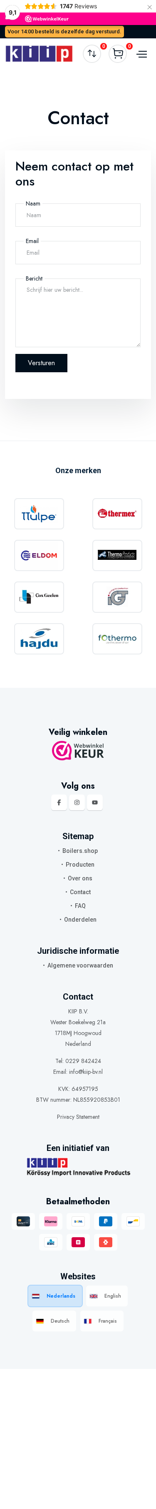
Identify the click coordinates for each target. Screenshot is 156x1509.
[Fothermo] (117, 638)
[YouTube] (95, 802)
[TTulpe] (39, 513)
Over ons (80, 878)
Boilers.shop (80, 850)
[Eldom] (39, 555)
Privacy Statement (78, 1117)
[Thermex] (117, 513)
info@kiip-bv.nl (86, 1072)
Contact (80, 892)
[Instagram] (77, 802)
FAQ (80, 905)
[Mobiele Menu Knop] (140, 53)
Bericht (34, 278)
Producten (80, 864)
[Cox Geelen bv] (39, 597)
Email (32, 241)
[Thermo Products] (117, 555)
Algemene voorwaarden (80, 965)
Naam (33, 203)
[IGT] (117, 597)
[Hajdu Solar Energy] (39, 638)
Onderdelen (80, 919)
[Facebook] (59, 802)
